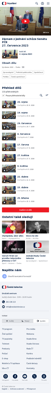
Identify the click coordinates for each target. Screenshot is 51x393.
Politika (6, 77)
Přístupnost (31, 389)
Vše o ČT (5, 368)
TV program (7, 329)
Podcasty (6, 348)
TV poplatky (7, 339)
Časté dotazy (32, 363)
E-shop (5, 358)
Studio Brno (31, 339)
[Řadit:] (47, 95)
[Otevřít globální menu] (48, 3)
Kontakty (30, 368)
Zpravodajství (8, 72)
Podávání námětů (33, 358)
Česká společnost (18, 77)
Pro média (30, 329)
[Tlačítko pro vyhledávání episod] (41, 95)
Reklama (30, 334)
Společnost (38, 72)
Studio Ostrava (32, 343)
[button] (25, 21)
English (4, 389)
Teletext (5, 343)
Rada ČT (29, 348)
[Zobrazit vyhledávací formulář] (37, 3)
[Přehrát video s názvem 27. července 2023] (25, 21)
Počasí (5, 353)
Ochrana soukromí (17, 389)
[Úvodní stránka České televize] (12, 287)
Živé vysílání (7, 334)
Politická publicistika (24, 72)
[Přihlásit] (42, 3)
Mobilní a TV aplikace (11, 363)
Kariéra (29, 353)
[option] (10, 321)
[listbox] (25, 321)
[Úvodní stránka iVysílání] (9, 3)
